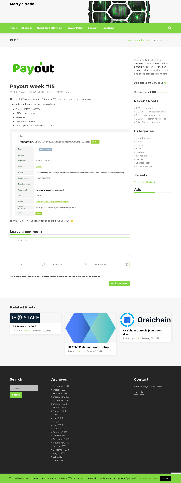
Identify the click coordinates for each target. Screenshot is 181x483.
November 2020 (61, 400)
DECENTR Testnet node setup (151, 119)
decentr (140, 141)
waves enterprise (144, 166)
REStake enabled (144, 108)
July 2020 (58, 414)
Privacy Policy (75, 28)
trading (139, 159)
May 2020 (58, 421)
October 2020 (60, 404)
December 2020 (61, 397)
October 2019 (59, 446)
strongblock (141, 156)
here (166, 82)
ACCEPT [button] (165, 478)
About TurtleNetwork (49, 28)
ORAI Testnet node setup (148, 122)
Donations (108, 28)
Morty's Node (22, 4)
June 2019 (58, 460)
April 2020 (58, 425)
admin (60, 92)
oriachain (140, 152)
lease (49, 92)
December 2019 (61, 439)
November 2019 (61, 443)
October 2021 (59, 390)
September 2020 (61, 407)
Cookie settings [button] (148, 478)
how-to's (140, 145)
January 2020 (59, 435)
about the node (142, 40)
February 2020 (60, 432)
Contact (92, 28)
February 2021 (60, 393)
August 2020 (59, 411)
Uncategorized (143, 163)
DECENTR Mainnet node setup (151, 111)
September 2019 (61, 450)
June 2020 (58, 418)
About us (26, 28)
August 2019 (59, 453)
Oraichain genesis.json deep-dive (152, 115)
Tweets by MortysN (144, 182)
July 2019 (57, 457)
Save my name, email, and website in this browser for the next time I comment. (55, 276)
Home (13, 28)
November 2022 (61, 386)
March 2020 (59, 428)
